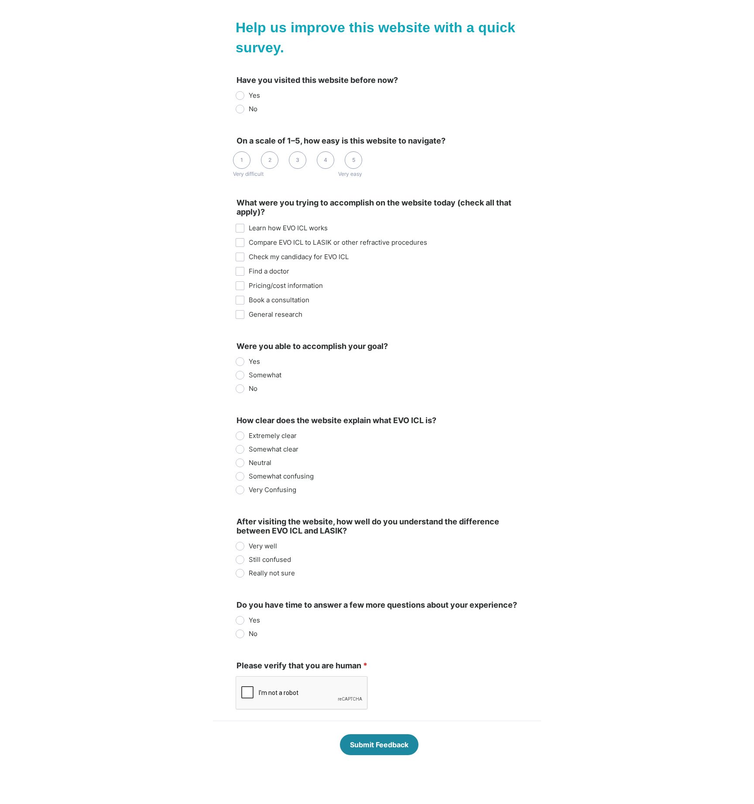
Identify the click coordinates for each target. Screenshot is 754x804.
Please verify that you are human (301, 665)
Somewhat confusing (281, 476)
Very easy (350, 174)
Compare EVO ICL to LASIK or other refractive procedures (338, 242)
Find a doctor (269, 271)
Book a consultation (279, 300)
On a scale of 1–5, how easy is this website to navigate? (341, 140)
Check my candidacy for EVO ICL (299, 257)
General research (275, 314)
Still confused (270, 559)
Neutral (260, 462)
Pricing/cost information (286, 285)
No (253, 109)
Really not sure (272, 573)
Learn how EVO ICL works (288, 228)
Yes (254, 95)
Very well (263, 546)
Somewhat (265, 375)
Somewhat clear (273, 449)
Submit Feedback (379, 744)
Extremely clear (273, 435)
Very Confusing (272, 490)
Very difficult (248, 174)
